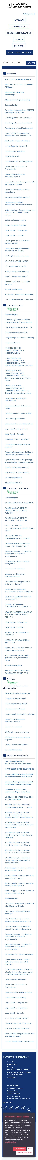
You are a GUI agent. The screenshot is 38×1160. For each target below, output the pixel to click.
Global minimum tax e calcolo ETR (18, 327)
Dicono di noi (12, 1091)
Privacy (10, 1067)
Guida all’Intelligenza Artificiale (17, 141)
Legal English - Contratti (14, 235)
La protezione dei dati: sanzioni (17, 197)
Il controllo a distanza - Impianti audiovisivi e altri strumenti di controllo (17, 961)
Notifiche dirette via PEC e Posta (18, 1023)
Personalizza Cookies (24, 1153)
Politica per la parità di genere (19, 1072)
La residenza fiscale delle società (18, 413)
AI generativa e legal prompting (17, 100)
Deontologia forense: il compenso (18, 118)
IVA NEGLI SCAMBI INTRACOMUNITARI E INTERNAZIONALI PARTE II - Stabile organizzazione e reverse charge (18, 375)
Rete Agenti (12, 1064)
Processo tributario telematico (17, 1028)
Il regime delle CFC (12, 343)
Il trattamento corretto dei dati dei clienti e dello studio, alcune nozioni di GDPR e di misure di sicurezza (19, 971)
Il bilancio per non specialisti (16, 146)
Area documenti (13, 1093)
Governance (12, 1077)
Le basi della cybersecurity (15, 220)
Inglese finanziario (12, 156)
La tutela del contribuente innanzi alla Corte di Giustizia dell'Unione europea (19, 212)
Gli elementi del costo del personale (19, 954)
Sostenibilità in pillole (13, 289)
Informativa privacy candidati (18, 1069)
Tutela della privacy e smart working (19, 294)
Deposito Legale (13, 1096)
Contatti (10, 1062)
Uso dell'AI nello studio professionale (19, 300)
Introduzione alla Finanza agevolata (19, 161)
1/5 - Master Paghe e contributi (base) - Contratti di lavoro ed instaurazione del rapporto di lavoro (19, 814)
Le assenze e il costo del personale (18, 992)
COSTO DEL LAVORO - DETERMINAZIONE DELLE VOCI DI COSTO (19, 528)
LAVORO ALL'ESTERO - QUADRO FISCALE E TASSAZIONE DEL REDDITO (18, 614)
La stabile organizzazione (15, 419)
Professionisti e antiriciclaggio (17, 472)
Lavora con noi (12, 1086)
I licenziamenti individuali (15, 151)
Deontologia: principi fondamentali (19, 128)
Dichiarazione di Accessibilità (18, 1098)
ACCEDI (31, 63)
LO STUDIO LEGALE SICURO (16, 261)
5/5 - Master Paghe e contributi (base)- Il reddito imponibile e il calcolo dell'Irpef (17, 860)
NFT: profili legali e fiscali (15, 266)
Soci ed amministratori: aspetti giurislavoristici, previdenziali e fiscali (17, 657)
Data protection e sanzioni (15, 698)
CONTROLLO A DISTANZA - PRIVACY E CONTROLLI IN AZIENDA (16, 510)
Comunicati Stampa (14, 1088)
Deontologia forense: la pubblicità (18, 123)
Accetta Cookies (19, 1149)
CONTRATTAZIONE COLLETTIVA (19, 503)
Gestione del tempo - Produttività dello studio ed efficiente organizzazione (18, 553)
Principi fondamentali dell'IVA (17, 271)
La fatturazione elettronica (15, 979)
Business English (11, 105)
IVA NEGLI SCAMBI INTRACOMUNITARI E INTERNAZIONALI (14, 350)
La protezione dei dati (13, 727)
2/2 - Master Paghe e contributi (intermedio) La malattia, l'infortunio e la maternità (19, 824)
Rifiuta (30, 1149)
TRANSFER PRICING (13, 483)
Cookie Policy (10, 1142)
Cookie (10, 1075)
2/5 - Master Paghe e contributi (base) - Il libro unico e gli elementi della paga (18, 834)
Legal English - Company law (16, 230)
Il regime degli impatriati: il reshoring (19, 338)
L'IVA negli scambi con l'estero (17, 256)
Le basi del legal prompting (15, 225)
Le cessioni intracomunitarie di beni (19, 424)
